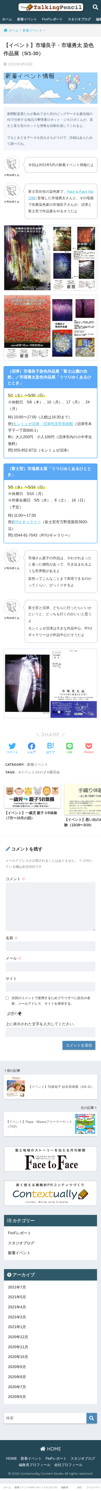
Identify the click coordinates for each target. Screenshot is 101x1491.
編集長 (64, 1487)
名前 (12, 938)
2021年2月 (17, 1317)
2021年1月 (17, 1327)
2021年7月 (17, 1287)
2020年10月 (18, 1357)
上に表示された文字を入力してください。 (41, 1024)
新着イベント (27, 19)
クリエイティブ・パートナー (94, 1487)
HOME (53, 1449)
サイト (11, 979)
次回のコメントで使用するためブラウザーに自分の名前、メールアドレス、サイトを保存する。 (51, 1000)
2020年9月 (17, 1367)
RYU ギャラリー (27, 522)
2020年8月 (17, 1377)
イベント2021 (32, 772)
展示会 (54, 772)
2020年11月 (18, 1347)
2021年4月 (17, 1307)
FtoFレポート (52, 19)
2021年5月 (17, 1297)
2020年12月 (18, 1337)
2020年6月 (17, 1397)
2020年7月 (17, 1387)
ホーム (7, 19)
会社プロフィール (68, 1465)
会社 (79, 1487)
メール (14, 958)
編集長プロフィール (34, 1465)
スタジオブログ (79, 19)
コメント (15, 879)
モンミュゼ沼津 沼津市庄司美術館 (43, 424)
